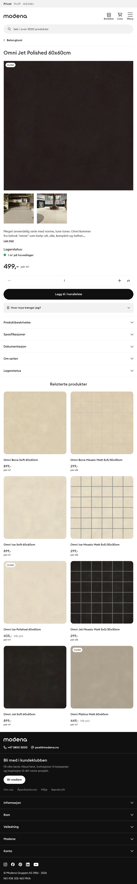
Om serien (11, 358)
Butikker (109, 18)
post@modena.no (47, 747)
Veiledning (11, 827)
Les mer (9, 241)
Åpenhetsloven (27, 789)
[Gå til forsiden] (15, 16)
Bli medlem (14, 779)
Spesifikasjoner (14, 334)
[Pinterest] (20, 864)
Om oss (8, 789)
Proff (17, 4)
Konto (8, 851)
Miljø (44, 789)
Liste (120, 18)
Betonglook (14, 40)
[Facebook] (13, 864)
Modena (10, 839)
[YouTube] (36, 864)
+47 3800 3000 (17, 747)
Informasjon (12, 803)
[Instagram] (5, 864)
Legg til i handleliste (68, 294)
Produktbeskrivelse (17, 322)
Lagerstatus (12, 370)
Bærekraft (58, 789)
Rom (7, 815)
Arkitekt (28, 4)
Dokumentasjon (15, 346)
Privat (7, 4)
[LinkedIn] (28, 864)
